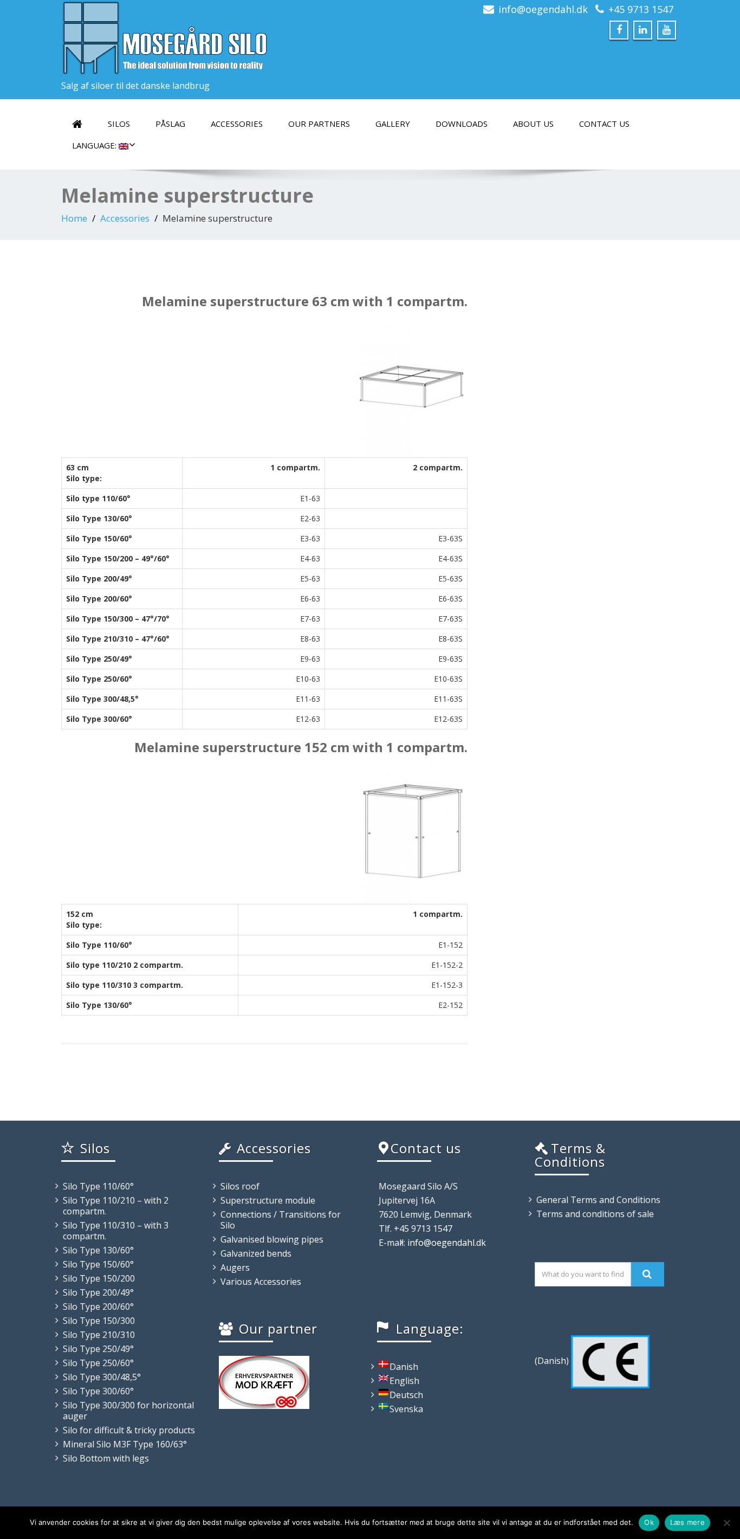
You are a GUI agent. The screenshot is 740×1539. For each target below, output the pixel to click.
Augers (235, 1267)
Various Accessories (260, 1282)
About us (533, 123)
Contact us (604, 123)
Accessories (237, 123)
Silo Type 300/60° (98, 1391)
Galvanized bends (255, 1253)
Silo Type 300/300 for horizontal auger (128, 1410)
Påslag (170, 123)
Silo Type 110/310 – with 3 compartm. (115, 1230)
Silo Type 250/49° (98, 1349)
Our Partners (319, 123)
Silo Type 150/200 (99, 1278)
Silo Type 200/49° (98, 1292)
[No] (726, 1522)
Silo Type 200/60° (98, 1306)
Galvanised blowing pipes (271, 1239)
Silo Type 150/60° (98, 1264)
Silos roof (239, 1186)
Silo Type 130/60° (98, 1250)
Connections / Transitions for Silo (280, 1219)
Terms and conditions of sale (595, 1214)
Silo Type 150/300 (99, 1321)
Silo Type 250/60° (98, 1363)
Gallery (392, 123)
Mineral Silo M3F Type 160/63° (125, 1444)
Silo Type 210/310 (99, 1335)
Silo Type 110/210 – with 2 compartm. (115, 1205)
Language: (95, 145)
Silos (119, 123)
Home (74, 218)
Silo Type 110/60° (98, 1186)
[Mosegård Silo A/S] (211, 38)
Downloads (462, 123)
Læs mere (687, 1522)
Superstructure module (267, 1200)
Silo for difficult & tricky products (129, 1430)
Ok (649, 1522)
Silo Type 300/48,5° (102, 1377)
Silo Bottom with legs (106, 1458)
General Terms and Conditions (598, 1200)
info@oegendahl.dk (543, 9)
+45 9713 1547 (640, 9)
